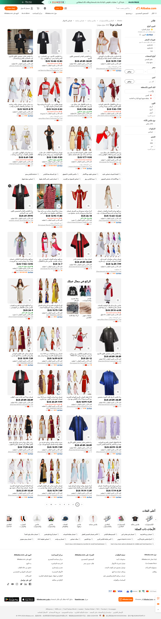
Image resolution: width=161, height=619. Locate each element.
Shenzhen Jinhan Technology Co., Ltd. (20, 220)
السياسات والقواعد (119, 580)
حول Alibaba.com (150, 555)
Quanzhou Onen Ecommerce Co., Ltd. (79, 115)
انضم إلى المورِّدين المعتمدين (22, 572)
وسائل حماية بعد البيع (118, 572)
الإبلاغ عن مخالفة (57, 580)
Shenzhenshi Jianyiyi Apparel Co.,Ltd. (108, 68)
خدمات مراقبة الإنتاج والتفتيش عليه (114, 576)
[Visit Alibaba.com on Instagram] (17, 584)
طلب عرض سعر (88, 563)
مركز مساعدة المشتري (55, 559)
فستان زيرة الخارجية (146, 534)
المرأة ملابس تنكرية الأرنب (144, 539)
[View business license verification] (100, 616)
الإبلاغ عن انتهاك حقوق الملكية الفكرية (51, 576)
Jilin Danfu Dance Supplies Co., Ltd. (109, 115)
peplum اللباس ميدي (31, 174)
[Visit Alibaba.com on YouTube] (12, 584)
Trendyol (104, 609)
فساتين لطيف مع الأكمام (89, 174)
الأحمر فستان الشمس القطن (90, 534)
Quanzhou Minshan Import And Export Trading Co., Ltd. (79, 166)
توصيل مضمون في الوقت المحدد (115, 567)
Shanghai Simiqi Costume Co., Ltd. (80, 66)
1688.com (58, 609)
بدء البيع (29, 563)
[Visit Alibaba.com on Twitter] (21, 584)
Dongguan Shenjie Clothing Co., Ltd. (50, 225)
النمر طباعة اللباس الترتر (104, 539)
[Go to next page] (47, 504)
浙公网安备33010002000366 (116, 616)
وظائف (154, 572)
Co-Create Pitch (151, 563)
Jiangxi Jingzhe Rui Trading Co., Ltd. (21, 66)
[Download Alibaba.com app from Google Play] (11, 599)
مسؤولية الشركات (151, 567)
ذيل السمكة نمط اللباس (49, 174)
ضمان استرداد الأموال (118, 563)
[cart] (37, 8)
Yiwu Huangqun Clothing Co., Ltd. (110, 220)
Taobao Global (89, 609)
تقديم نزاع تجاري (57, 567)
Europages (112, 609)
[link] (158, 598)
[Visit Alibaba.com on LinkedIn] (25, 584)
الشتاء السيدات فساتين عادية (110, 174)
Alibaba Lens (148, 599)
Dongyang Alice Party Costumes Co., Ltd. (49, 118)
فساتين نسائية (79, 21)
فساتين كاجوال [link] (67, 21)
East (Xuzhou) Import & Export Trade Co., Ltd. (79, 222)
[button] (65, 8)
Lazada (80, 609)
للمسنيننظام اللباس (109, 534)
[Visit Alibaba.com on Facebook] (30, 584)
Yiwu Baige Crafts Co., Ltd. (53, 164)
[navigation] (140, 262)
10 (51, 504)
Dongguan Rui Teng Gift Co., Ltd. (110, 162)
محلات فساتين (74, 539)
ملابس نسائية (91, 21)
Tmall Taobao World (69, 609)
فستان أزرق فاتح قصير (50, 534)
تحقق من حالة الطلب (24, 567)
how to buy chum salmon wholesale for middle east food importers (131, 544)
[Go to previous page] (82, 504)
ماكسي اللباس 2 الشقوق (69, 174)
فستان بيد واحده (59, 539)
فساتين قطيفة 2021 (43, 539)
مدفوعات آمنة (120, 559)
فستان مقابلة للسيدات (69, 534)
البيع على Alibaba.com (24, 559)
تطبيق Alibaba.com (43, 599)
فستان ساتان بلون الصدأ (31, 534)
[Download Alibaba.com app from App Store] (27, 599)
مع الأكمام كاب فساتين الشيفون (109, 179)
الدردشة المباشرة (57, 563)
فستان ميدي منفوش (25, 539)
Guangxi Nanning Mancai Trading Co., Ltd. (49, 70)
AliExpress (49, 609)
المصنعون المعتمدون (87, 559)
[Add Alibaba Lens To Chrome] (126, 599)
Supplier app (79, 599)
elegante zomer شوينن (124, 539)
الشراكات (28, 576)
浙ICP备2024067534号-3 (136, 616)
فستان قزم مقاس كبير (127, 534)
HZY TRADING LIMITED (25, 114)
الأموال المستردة (57, 572)
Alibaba (119, 21)
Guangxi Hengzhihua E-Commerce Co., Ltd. (20, 164)
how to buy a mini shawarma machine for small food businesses (84, 544)
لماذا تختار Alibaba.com (149, 559)
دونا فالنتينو (88, 539)
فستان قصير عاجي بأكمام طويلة (48, 179)
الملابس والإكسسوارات (106, 21)
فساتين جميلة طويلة (27, 179)
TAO (97, 609)
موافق (129, 71)
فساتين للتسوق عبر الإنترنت (71, 179)
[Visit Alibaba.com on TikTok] (8, 584)
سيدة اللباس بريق (90, 179)
